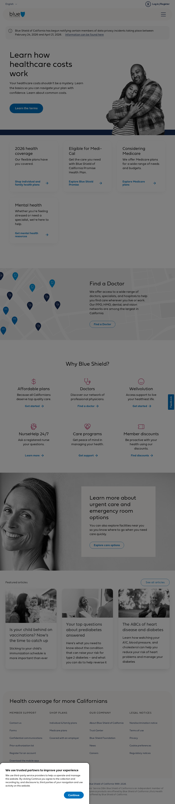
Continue (73, 795)
